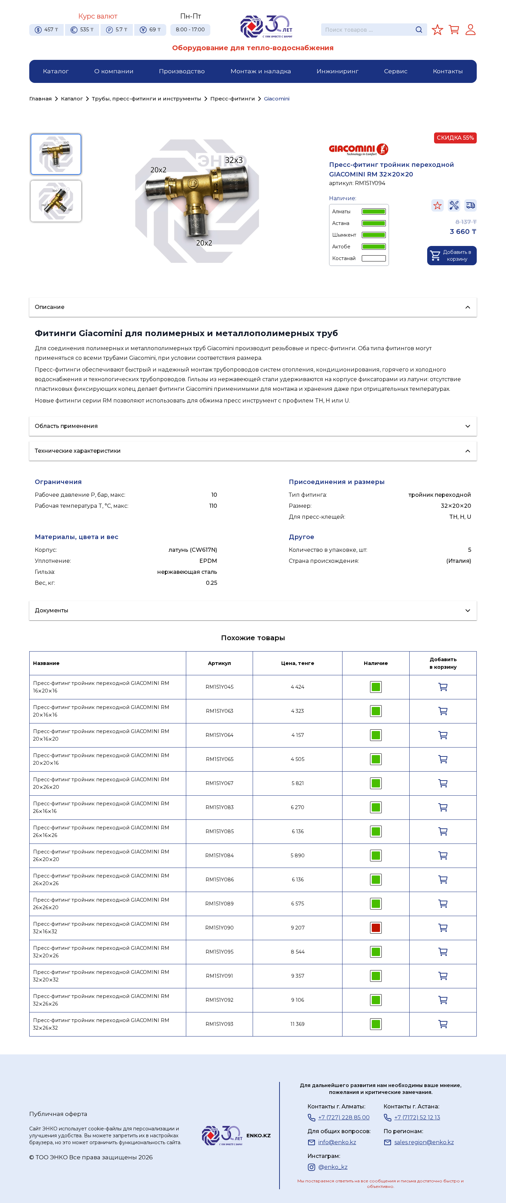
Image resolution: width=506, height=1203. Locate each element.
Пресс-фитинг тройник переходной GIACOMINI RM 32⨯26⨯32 (101, 1024)
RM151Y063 (219, 711)
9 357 (297, 976)
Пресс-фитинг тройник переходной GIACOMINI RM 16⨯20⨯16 (101, 687)
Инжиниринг (337, 71)
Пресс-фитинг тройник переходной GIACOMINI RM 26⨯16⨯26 (101, 831)
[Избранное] (437, 29)
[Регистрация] (470, 29)
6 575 (297, 904)
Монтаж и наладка (261, 71)
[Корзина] (454, 29)
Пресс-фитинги (232, 98)
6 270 (297, 807)
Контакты (448, 71)
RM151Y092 (219, 1000)
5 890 (298, 855)
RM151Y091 (219, 976)
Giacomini (276, 98)
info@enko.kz (337, 1142)
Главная (40, 98)
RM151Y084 (219, 855)
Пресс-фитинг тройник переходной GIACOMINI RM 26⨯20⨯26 (101, 880)
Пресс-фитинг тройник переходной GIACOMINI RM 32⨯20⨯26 (101, 952)
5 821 (298, 783)
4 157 (298, 735)
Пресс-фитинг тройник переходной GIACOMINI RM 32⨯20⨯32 (101, 976)
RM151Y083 (219, 807)
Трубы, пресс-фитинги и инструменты (146, 98)
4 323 (297, 711)
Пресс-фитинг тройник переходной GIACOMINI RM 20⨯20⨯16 (101, 759)
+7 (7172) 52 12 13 (417, 1117)
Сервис (396, 71)
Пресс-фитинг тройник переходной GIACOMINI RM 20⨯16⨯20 (101, 735)
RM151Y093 (219, 1024)
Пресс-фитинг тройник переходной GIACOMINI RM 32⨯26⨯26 (101, 1000)
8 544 (298, 952)
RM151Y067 (219, 783)
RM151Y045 (219, 687)
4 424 (297, 687)
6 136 (298, 831)
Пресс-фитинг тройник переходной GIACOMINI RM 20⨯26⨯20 (101, 783)
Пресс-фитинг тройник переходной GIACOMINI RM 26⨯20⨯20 (101, 855)
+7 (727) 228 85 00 (344, 1117)
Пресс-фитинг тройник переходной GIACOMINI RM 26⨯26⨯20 (101, 904)
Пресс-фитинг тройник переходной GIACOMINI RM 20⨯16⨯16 (101, 711)
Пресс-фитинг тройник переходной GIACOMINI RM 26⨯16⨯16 (101, 807)
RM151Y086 (219, 880)
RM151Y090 (219, 928)
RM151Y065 (219, 759)
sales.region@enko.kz (424, 1142)
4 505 (297, 759)
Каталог (55, 71)
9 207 (298, 928)
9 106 (297, 1000)
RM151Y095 (219, 952)
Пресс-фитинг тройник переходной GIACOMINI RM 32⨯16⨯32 (101, 928)
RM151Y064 (219, 735)
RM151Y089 (219, 904)
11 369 (298, 1024)
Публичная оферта (58, 1113)
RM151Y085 (219, 831)
